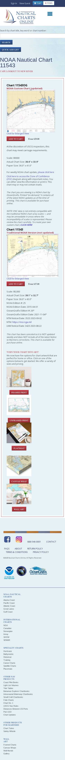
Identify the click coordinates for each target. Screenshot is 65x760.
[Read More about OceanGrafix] (38, 571)
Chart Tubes (8, 728)
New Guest (25, 3)
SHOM (6, 637)
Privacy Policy (41, 552)
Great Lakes (8, 609)
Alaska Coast (9, 600)
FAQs (6, 548)
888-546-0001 (34, 541)
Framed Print (19, 392)
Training (6, 660)
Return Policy (35, 548)
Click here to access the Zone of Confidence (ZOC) (28, 178)
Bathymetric (8, 654)
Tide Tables (8, 688)
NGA (5, 625)
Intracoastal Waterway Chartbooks (18, 694)
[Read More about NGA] (21, 571)
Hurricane (7, 651)
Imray (5, 634)
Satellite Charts (9, 666)
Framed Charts (9, 745)
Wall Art (19, 509)
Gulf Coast (7, 612)
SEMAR (6, 640)
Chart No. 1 (8, 703)
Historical (7, 657)
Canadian (7, 628)
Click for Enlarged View (18, 133)
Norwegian (7, 631)
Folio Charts (8, 700)
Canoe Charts (9, 663)
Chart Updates (9, 715)
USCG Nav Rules (10, 706)
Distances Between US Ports (15, 709)
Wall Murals (8, 751)
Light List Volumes (11, 685)
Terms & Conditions (17, 552)
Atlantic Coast (9, 606)
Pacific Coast (9, 603)
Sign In (14, 3)
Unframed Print (19, 420)
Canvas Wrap (19, 481)
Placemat (19, 448)
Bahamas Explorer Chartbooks (16, 691)
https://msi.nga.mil (22, 322)
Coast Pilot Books (10, 682)
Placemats (7, 669)
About (18, 548)
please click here (46, 172)
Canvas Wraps (9, 748)
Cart (38, 3)
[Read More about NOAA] (9, 573)
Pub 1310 (7, 712)
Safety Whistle (9, 731)
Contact (51, 541)
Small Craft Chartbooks (13, 697)
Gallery (6, 754)
